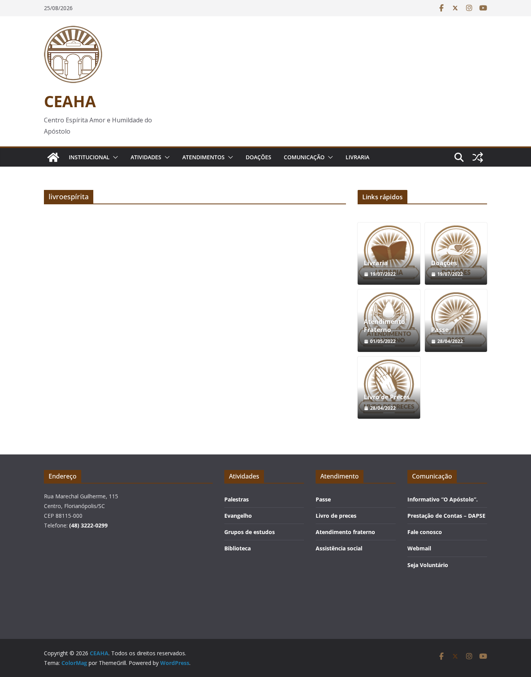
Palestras (236, 499)
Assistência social (339, 548)
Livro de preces (336, 515)
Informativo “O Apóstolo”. (442, 499)
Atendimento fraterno (345, 532)
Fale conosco (424, 532)
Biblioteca (237, 548)
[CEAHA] (53, 157)
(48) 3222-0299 (88, 525)
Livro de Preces (387, 397)
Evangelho (238, 515)
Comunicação (304, 157)
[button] (114, 157)
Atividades (146, 157)
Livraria (357, 157)
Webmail (419, 548)
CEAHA (70, 101)
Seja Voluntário (427, 565)
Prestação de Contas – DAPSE (446, 515)
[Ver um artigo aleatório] (477, 157)
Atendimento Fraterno (384, 326)
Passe (440, 330)
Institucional (89, 157)
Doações (258, 157)
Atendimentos (203, 157)
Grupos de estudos (249, 532)
